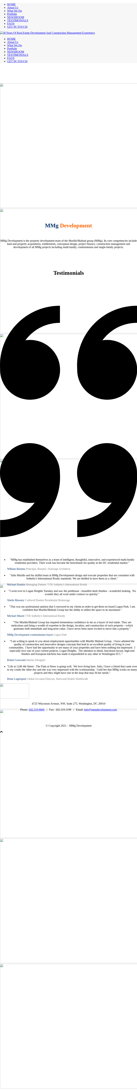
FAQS (10, 23)
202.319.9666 (36, 709)
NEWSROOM (15, 17)
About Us (12, 7)
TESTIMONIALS (17, 20)
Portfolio (12, 13)
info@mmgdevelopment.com (100, 709)
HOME (11, 4)
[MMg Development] (47, 32)
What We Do (14, 10)
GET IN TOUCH (17, 26)
